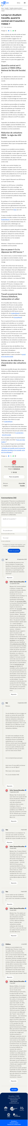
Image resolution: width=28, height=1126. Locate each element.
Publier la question (14, 551)
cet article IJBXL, (21, 601)
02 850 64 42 (14, 1101)
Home (2, 8)
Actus (18, 3)
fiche (15, 209)
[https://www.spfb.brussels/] (13, 1109)
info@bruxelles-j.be (14, 1102)
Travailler (7, 8)
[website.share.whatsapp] (13, 31)
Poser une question (14, 477)
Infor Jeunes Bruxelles (18, 466)
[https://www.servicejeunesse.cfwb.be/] (22, 1109)
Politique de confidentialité (14, 1124)
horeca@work (18, 317)
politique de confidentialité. (18, 546)
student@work (15, 313)
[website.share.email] (16, 31)
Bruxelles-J (14, 1121)
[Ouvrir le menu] (25, 2)
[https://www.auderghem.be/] (8, 1115)
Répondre (9, 577)
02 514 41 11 (17, 469)
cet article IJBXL (21, 608)
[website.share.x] (11, 31)
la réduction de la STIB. (17, 644)
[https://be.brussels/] (5, 1109)
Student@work (5, 219)
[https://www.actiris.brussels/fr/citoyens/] (17, 1115)
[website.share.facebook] (9, 31)
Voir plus (14, 1089)
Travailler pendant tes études (16, 8)
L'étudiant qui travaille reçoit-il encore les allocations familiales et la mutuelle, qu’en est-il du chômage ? (13, 450)
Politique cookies (14, 1122)
